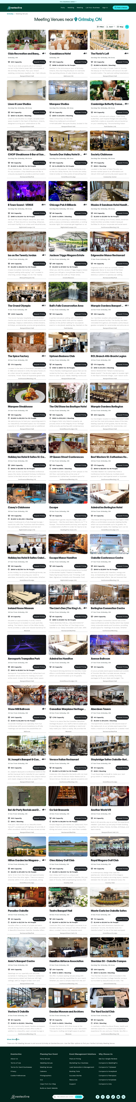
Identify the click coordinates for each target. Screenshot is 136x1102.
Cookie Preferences (18, 1075)
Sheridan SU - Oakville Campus (108, 961)
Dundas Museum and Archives (66, 1011)
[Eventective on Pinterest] (108, 1097)
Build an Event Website (49, 1088)
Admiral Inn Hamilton (61, 658)
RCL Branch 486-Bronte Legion (108, 356)
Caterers (43, 1071)
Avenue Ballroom (100, 658)
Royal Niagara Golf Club (105, 860)
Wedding (71, 8)
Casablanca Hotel (60, 53)
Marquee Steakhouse (20, 406)
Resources (73, 1080)
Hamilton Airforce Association (66, 961)
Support (72, 1084)
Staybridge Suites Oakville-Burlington (112, 759)
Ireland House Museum (21, 608)
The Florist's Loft (100, 53)
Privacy (13, 1071)
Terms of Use (16, 1063)
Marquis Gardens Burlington (107, 406)
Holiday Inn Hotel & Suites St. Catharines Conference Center (42, 456)
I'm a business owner (67, 2)
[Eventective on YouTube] (118, 1097)
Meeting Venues (46, 1067)
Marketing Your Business (78, 1063)
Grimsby (10, 14)
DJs (41, 1080)
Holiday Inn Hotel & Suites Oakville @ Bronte (33, 557)
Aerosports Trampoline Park (24, 658)
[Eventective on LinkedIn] (123, 1097)
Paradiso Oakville (18, 910)
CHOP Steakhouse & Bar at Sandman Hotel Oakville (37, 154)
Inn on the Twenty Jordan (22, 255)
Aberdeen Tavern (101, 709)
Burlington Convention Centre (108, 608)
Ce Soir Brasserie (59, 809)
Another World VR (101, 809)
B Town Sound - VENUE (20, 204)
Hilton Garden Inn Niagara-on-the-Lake (30, 860)
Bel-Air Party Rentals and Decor (26, 809)
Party (63, 8)
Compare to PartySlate (107, 1080)
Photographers (45, 1075)
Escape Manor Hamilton (63, 557)
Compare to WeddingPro (108, 1063)
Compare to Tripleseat (107, 1067)
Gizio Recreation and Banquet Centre (29, 53)
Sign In (105, 8)
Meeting (80, 8)
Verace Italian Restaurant (64, 759)
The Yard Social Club (102, 1011)
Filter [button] (101, 27)
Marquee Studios (59, 104)
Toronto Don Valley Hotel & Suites (68, 154)
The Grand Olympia (19, 305)
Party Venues (45, 1059)
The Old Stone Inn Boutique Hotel (68, 406)
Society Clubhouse (102, 154)
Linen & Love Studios (19, 104)
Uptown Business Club (62, 356)
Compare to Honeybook (108, 1071)
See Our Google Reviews (108, 1059)
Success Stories (75, 1075)
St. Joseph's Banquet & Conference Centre (32, 759)
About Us (14, 1059)
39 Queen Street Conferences (66, 456)
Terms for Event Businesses (21, 1067)
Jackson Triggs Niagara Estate (66, 255)
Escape (53, 507)
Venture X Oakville (18, 1011)
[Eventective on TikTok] (113, 1097)
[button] (127, 27)
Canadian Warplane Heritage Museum (71, 709)
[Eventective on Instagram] (103, 1097)
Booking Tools (74, 1071)
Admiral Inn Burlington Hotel (106, 507)
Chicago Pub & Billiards (62, 204)
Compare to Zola (105, 1084)
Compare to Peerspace (107, 1075)
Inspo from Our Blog (48, 1084)
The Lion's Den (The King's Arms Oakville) (72, 608)
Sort (111, 27)
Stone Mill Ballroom (19, 709)
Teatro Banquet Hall (60, 910)
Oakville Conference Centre (107, 557)
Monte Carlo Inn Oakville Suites (109, 910)
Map (121, 27)
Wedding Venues (46, 1063)
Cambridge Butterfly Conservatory (111, 104)
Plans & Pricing (75, 1059)
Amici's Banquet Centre (21, 961)
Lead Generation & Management (81, 1067)
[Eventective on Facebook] (97, 1097)
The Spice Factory (18, 356)
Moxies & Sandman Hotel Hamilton (110, 204)
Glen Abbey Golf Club (61, 860)
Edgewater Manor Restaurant (108, 255)
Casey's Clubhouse (19, 507)
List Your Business (93, 8)
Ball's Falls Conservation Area (66, 305)
